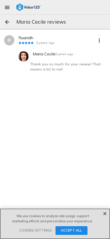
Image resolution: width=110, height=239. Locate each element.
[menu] (7, 7)
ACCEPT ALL (71, 230)
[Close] (104, 213)
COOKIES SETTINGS (35, 230)
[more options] (99, 40)
